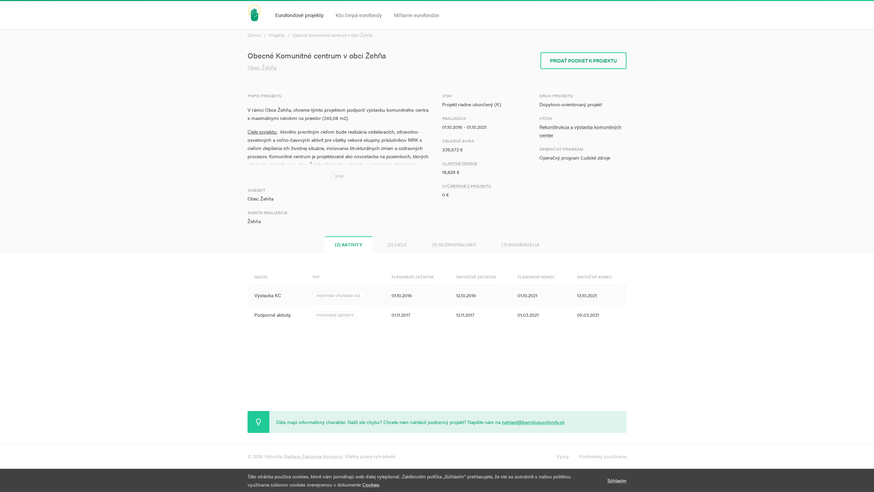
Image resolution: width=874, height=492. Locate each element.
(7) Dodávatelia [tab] (520, 244)
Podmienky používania (602, 456)
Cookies (370, 484)
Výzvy (562, 456)
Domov (254, 35)
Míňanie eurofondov (416, 14)
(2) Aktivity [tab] (348, 244)
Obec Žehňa (262, 67)
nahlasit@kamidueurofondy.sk (533, 422)
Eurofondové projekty (299, 14)
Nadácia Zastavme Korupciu (313, 456)
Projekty (277, 35)
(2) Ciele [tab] (397, 244)
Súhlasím (616, 480)
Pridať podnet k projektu (583, 60)
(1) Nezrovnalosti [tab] (454, 244)
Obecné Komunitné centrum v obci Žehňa (332, 35)
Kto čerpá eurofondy (359, 14)
